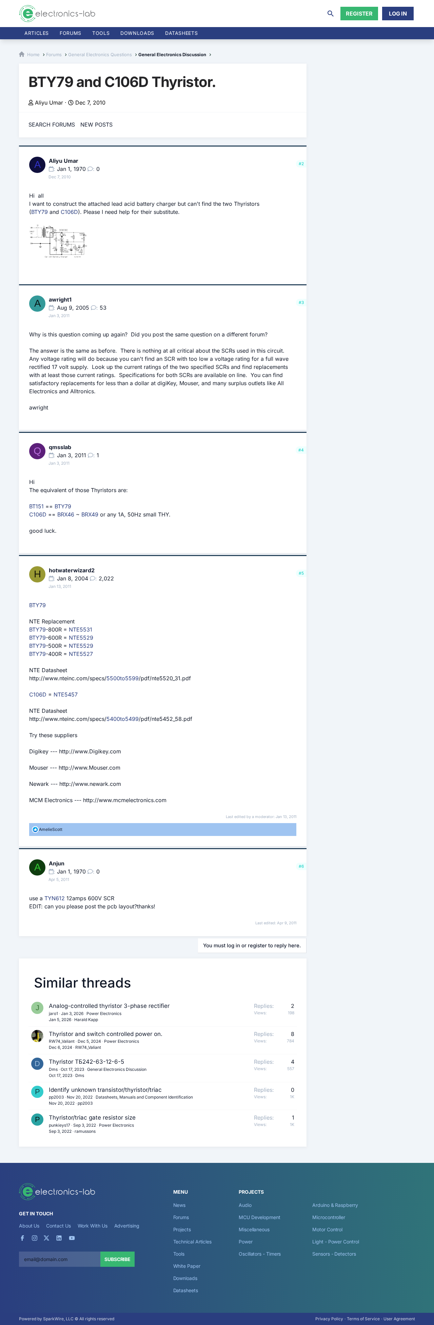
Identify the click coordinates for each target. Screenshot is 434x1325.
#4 (301, 449)
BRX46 (65, 514)
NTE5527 (81, 653)
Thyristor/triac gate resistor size (92, 1117)
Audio (245, 1205)
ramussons (85, 1131)
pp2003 (56, 1097)
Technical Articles (192, 1241)
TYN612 (54, 898)
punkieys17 (59, 1125)
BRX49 (89, 514)
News (179, 1205)
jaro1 (53, 1013)
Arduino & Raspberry (335, 1205)
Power (246, 1241)
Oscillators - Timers (260, 1254)
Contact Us (58, 1226)
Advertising (126, 1226)
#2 (301, 163)
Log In (398, 13)
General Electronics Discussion (116, 1069)
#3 (301, 302)
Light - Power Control (335, 1241)
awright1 (60, 299)
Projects (182, 1229)
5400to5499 (122, 718)
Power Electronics (103, 1013)
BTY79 (39, 211)
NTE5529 (81, 637)
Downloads (185, 1278)
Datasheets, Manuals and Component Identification (144, 1097)
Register (359, 13)
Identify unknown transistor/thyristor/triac (105, 1089)
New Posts (96, 124)
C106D (69, 211)
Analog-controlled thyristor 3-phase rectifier (109, 1005)
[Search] (331, 13)
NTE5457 (66, 694)
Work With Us (92, 1226)
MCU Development (259, 1217)
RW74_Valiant (62, 1041)
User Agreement (399, 1318)
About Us (29, 1226)
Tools (101, 33)
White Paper (186, 1266)
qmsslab (60, 447)
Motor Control (327, 1229)
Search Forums (51, 124)
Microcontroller (328, 1217)
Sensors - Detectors (334, 1254)
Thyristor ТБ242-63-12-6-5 (86, 1061)
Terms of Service (363, 1318)
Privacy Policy (329, 1318)
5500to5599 (122, 678)
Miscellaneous (254, 1229)
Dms (53, 1069)
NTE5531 (80, 629)
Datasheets (181, 33)
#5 (301, 573)
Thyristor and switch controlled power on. (105, 1034)
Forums (70, 33)
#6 (301, 866)
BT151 (36, 506)
